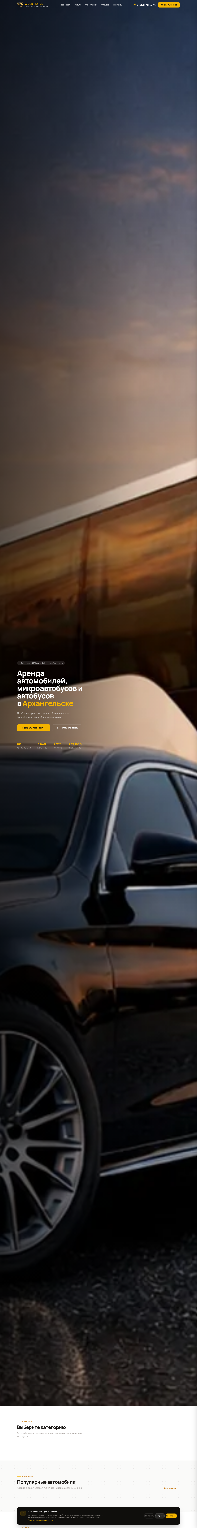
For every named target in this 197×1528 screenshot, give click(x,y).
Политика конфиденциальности (40, 1520)
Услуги (78, 5)
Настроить (159, 1516)
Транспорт (65, 5)
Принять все (171, 1516)
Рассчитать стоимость (67, 728)
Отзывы (105, 5)
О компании (91, 5)
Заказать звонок (169, 5)
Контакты (117, 5)
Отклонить (149, 1516)
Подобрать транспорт (32, 728)
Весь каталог (170, 1488)
